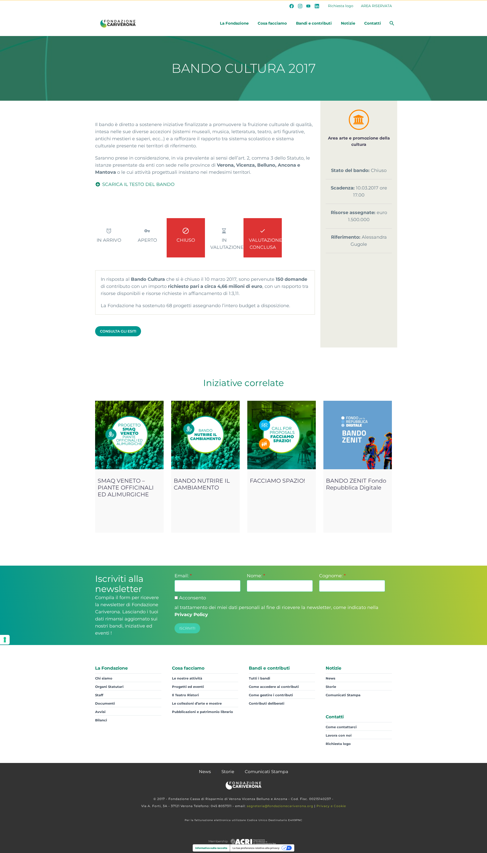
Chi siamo (103, 678)
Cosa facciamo (272, 23)
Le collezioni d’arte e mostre (197, 703)
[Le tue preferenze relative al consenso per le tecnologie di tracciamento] (5, 640)
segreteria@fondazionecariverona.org (280, 806)
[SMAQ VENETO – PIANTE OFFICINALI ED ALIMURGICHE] (129, 435)
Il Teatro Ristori (185, 695)
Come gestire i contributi (271, 695)
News (330, 678)
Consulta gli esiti (118, 331)
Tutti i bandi (259, 678)
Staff (99, 695)
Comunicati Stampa (343, 695)
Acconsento (192, 598)
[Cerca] (391, 23)
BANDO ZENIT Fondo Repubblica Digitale (356, 484)
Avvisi (100, 712)
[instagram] (300, 6)
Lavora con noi (339, 735)
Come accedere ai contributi (274, 687)
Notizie (348, 23)
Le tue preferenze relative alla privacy (256, 847)
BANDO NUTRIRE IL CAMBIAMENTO (202, 484)
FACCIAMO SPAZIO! (277, 480)
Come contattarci (341, 727)
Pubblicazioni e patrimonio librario (202, 712)
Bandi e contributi (314, 23)
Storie (331, 687)
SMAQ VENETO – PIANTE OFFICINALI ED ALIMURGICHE (126, 487)
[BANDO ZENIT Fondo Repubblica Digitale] (357, 435)
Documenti (105, 703)
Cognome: (332, 576)
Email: (183, 576)
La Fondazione (234, 23)
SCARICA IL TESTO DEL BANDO (138, 184)
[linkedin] (316, 6)
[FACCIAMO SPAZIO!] (281, 435)
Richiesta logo (340, 6)
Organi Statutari (109, 687)
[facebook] (291, 6)
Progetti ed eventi (188, 687)
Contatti (372, 23)
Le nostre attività (187, 678)
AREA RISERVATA (376, 6)
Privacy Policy (191, 614)
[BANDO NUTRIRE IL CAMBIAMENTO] (205, 435)
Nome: (256, 576)
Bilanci (101, 720)
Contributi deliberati (266, 703)
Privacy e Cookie (331, 806)
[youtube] (308, 6)
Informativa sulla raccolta (211, 847)
